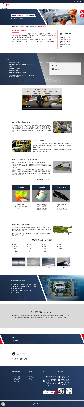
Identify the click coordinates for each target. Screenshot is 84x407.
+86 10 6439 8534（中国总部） (65, 377)
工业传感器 (17, 378)
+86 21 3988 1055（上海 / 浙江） (65, 380)
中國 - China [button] (78, 1)
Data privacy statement (46, 404)
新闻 (30, 376)
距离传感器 (17, 376)
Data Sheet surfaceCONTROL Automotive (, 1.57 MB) (21, 359)
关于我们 (31, 378)
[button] (3, 404)
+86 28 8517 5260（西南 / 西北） (65, 383)
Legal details (35, 404)
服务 (30, 380)
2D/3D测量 (16, 380)
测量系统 (16, 381)
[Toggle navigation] (80, 6)
